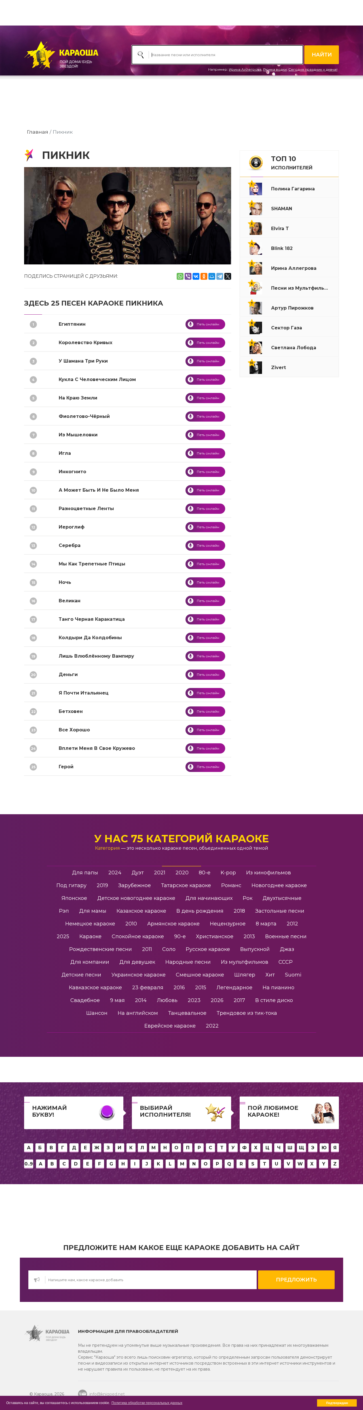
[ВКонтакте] (196, 276)
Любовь (167, 1000)
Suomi (293, 975)
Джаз (287, 949)
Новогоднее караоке (279, 885)
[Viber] (188, 276)
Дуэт (138, 873)
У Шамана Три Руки (83, 361)
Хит (270, 975)
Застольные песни (279, 911)
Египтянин (72, 324)
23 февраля (147, 987)
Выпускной (255, 949)
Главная (37, 132)
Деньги (68, 674)
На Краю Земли (78, 398)
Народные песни (188, 962)
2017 (239, 1000)
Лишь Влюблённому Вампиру (96, 656)
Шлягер (244, 975)
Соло (169, 949)
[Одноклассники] (204, 276)
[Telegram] (219, 276)
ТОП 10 (292, 163)
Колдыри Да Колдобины (90, 637)
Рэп (64, 911)
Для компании (89, 962)
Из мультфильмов (244, 962)
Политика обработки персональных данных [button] (146, 1403)
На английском (138, 1013)
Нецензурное (228, 924)
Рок (247, 898)
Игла (65, 453)
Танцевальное (187, 1013)
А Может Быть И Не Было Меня (99, 490)
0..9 (28, 1164)
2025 (63, 936)
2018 (239, 911)
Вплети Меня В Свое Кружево (97, 748)
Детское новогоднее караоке (136, 898)
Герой (66, 766)
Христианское (214, 936)
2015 (200, 987)
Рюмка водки (275, 69)
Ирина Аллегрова (245, 69)
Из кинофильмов (268, 873)
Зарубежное (134, 885)
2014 (141, 1000)
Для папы (85, 873)
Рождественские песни (100, 949)
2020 (182, 873)
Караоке (90, 936)
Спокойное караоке (138, 936)
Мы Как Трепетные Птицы (92, 564)
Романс (231, 885)
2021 (159, 873)
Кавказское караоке (95, 987)
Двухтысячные (282, 898)
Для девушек (137, 962)
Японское (74, 898)
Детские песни (81, 975)
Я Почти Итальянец (84, 693)
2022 (212, 1026)
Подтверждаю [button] (337, 1403)
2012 (292, 924)
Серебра (70, 545)
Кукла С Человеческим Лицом (97, 379)
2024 (114, 873)
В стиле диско (274, 1000)
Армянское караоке (173, 924)
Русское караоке (208, 949)
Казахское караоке (141, 911)
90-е (180, 936)
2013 (249, 936)
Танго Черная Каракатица (92, 619)
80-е (204, 873)
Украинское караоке (138, 975)
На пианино (278, 987)
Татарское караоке (186, 885)
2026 (217, 1000)
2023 (194, 1000)
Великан (70, 600)
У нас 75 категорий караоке (181, 838)
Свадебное (85, 1000)
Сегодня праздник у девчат (312, 69)
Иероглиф (72, 527)
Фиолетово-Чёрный (84, 416)
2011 (147, 949)
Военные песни (286, 936)
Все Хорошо (74, 730)
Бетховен (71, 711)
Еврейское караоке (170, 1026)
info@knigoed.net (107, 1394)
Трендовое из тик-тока (247, 1013)
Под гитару (71, 885)
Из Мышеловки (78, 434)
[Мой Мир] (211, 276)
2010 (131, 924)
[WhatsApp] (180, 276)
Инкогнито (72, 471)
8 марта (266, 924)
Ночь (65, 582)
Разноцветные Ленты (86, 508)
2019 (102, 885)
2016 (179, 987)
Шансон (96, 1013)
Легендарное (234, 987)
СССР (285, 962)
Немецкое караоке (90, 924)
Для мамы (92, 911)
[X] (227, 276)
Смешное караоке (200, 975)
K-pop (228, 873)
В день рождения (199, 911)
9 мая (117, 1000)
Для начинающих (209, 898)
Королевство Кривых (85, 342)
